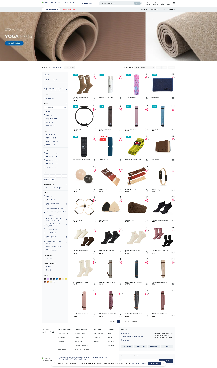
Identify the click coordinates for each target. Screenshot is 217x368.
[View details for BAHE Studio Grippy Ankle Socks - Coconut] (136, 237)
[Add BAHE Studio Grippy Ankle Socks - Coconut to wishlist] (146, 227)
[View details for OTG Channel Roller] (110, 146)
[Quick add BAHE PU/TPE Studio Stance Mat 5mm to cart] (173, 283)
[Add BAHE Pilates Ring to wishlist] (173, 166)
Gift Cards (111, 341)
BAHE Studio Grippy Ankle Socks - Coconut (133, 251)
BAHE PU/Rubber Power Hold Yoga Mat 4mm (133, 282)
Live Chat (126, 333)
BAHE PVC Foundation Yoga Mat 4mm (158, 314)
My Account (127, 346)
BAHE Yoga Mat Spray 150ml (106, 97)
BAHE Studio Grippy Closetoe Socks (159, 220)
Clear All (46, 74)
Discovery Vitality (49, 184)
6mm (49, 270)
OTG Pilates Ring (77, 129)
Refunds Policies (80, 333)
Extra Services (98, 333)
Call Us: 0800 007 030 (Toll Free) (133, 337)
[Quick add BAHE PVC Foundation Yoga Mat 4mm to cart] (173, 315)
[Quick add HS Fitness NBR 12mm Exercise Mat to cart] (94, 159)
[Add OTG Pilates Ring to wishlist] (94, 105)
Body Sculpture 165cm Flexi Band (133, 159)
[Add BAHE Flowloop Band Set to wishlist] (146, 166)
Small (52, 179)
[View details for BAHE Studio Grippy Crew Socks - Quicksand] (84, 84)
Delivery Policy (79, 341)
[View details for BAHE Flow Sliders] (110, 207)
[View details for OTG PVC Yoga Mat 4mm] (162, 116)
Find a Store (62, 341)
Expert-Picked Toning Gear (55, 208)
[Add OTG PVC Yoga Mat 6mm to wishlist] (120, 105)
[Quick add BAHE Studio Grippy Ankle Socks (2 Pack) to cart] (94, 252)
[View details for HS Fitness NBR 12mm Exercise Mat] (84, 146)
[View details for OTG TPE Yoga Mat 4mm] (136, 116)
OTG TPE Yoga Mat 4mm (131, 129)
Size (45, 172)
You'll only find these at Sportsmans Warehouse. (56, 219)
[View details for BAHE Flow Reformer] (84, 207)
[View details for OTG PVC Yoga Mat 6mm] (110, 116)
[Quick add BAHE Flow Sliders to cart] (120, 220)
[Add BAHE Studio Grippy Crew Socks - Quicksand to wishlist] (94, 74)
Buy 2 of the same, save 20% (56, 212)
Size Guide (111, 345)
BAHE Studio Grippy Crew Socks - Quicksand (80, 98)
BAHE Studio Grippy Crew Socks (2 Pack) (159, 251)
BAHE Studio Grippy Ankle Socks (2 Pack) (81, 251)
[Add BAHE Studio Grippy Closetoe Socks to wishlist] (173, 196)
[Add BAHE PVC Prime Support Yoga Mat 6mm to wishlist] (120, 290)
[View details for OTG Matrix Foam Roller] (136, 84)
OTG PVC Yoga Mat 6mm (105, 129)
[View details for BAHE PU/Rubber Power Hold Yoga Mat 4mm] (136, 269)
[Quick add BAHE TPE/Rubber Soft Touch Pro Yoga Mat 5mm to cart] (94, 315)
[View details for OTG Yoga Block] (162, 84)
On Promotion (51, 80)
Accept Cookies (154, 363)
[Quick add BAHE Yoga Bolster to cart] (146, 220)
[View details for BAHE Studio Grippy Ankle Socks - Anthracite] (110, 237)
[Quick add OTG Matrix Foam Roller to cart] (146, 97)
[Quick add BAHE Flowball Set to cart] (94, 190)
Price (45, 131)
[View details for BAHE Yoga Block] (162, 146)
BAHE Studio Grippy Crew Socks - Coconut (80, 282)
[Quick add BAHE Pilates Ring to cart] (173, 190)
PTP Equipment (52, 250)
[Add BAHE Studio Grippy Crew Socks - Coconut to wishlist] (94, 258)
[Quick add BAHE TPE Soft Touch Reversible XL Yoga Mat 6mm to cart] (120, 283)
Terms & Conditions (81, 345)
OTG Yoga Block (155, 97)
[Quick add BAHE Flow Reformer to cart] (94, 220)
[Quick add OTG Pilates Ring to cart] (94, 129)
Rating (46, 150)
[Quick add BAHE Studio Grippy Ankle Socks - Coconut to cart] (146, 252)
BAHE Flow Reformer (78, 220)
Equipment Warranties (82, 349)
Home (44, 67)
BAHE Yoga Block (155, 159)
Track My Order (63, 333)
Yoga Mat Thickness (49, 263)
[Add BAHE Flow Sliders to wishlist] (120, 196)
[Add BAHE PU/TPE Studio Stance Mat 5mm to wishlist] (173, 258)
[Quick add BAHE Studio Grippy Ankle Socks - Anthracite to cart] (120, 252)
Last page (134, 321)
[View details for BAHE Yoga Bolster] (136, 207)
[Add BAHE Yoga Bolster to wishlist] (146, 196)
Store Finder (171, 9)
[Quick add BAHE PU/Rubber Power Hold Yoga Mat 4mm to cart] (146, 283)
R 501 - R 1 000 (52, 141)
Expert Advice (62, 349)
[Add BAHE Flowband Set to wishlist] (120, 166)
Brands (46, 103)
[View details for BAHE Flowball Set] (84, 176)
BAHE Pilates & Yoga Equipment (56, 204)
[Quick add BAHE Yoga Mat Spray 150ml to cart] (120, 97)
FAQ (59, 345)
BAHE (49, 115)
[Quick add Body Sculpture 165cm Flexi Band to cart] (146, 159)
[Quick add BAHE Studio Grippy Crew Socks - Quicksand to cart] (94, 99)
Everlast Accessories (53, 247)
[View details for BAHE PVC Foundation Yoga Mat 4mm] (162, 300)
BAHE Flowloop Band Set (131, 190)
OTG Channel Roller (103, 159)
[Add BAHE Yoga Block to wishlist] (173, 136)
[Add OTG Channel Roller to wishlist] (120, 136)
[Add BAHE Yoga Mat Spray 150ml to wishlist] (120, 74)
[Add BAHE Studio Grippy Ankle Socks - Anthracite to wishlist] (120, 227)
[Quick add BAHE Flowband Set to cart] (120, 190)
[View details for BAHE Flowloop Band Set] (136, 176)
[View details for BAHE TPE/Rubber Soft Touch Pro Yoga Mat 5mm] (84, 300)
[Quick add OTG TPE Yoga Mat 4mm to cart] (146, 129)
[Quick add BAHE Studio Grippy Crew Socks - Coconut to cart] (94, 283)
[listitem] (43, 333)
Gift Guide (50, 200)
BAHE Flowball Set (77, 190)
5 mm (49, 266)
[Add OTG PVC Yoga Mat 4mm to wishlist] (173, 105)
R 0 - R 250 (51, 134)
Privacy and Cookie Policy (139, 363)
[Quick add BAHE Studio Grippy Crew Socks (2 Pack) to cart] (173, 252)
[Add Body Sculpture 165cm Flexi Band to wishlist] (146, 136)
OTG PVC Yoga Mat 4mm (157, 129)
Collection (47, 193)
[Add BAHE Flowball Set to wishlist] (94, 166)
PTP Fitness (51, 215)
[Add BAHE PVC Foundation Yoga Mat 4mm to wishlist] (173, 290)
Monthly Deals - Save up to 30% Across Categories (56, 89)
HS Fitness (50, 125)
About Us (97, 337)
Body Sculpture (52, 119)
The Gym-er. (51, 233)
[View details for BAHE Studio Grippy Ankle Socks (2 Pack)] (84, 237)
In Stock (50, 98)
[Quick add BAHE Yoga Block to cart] (173, 159)
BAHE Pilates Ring (155, 190)
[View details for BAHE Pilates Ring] (162, 176)
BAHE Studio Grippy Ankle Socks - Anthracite (107, 251)
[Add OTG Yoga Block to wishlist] (173, 74)
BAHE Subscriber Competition (56, 237)
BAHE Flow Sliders (103, 220)
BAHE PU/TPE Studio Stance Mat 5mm (159, 282)
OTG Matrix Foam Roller (131, 97)
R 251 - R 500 (51, 138)
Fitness (49, 67)
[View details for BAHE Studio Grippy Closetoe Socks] (162, 207)
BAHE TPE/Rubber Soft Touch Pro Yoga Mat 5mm (80, 314)
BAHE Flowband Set (103, 190)
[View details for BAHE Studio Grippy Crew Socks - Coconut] (84, 269)
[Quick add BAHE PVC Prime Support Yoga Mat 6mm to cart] (120, 315)
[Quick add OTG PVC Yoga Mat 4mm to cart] (173, 129)
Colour (46, 275)
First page (112, 321)
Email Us (126, 340)
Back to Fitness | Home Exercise (56, 242)
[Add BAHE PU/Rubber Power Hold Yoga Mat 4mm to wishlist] (146, 258)
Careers (96, 341)
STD (46, 176)
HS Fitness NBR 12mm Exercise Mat (81, 159)
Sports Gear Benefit (54, 188)
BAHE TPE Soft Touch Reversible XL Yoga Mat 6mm (107, 282)
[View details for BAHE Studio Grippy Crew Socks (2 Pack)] (162, 237)
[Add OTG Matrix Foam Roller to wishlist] (146, 74)
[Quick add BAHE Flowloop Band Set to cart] (146, 190)
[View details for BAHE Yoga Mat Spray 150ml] (110, 84)
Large (58, 176)
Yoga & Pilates (57, 67)
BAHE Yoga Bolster (129, 220)
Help (164, 9)
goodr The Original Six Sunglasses (56, 225)
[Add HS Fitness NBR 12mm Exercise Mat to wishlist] (94, 136)
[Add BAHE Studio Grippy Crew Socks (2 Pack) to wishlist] (173, 227)
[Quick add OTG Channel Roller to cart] (120, 159)
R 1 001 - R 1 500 (52, 145)
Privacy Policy (79, 337)
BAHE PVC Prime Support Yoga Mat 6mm (107, 314)
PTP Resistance (52, 229)
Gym (49, 258)
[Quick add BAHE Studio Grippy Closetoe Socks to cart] (173, 220)
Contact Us (61, 337)
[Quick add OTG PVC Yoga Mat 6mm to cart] (120, 129)
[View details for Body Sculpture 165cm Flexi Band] (136, 146)
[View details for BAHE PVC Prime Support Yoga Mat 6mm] (110, 300)
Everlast (49, 122)
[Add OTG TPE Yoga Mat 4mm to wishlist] (146, 105)
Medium (46, 179)
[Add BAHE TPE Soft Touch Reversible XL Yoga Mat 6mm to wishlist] (120, 258)
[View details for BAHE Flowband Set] (110, 176)
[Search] (137, 3)
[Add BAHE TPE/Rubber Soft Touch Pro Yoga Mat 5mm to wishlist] (94, 290)
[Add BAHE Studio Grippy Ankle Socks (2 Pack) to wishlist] (94, 227)
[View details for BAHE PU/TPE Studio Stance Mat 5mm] (162, 269)
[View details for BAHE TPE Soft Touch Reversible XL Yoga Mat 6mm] (110, 269)
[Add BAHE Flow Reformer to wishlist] (94, 196)
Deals (45, 85)
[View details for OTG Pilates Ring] (84, 116)
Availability (47, 95)
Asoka (49, 112)
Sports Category (48, 255)
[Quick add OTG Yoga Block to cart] (173, 97)
